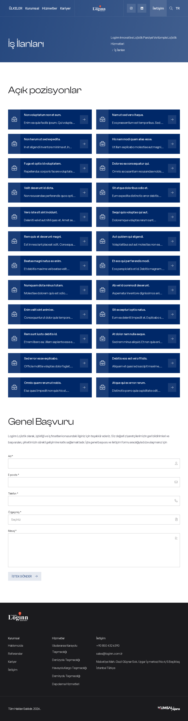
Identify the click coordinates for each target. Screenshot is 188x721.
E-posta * (13, 475)
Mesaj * (12, 531)
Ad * (10, 456)
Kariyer (65, 8)
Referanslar (15, 653)
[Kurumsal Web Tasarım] (169, 709)
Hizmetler (49, 8)
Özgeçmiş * (14, 512)
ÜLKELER (15, 8)
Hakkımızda (15, 645)
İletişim (158, 8)
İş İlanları (119, 50)
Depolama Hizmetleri (65, 684)
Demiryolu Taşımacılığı (66, 676)
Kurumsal (32, 8)
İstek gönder (22, 576)
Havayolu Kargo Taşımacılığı (69, 668)
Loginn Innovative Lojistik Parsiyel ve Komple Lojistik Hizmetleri (144, 41)
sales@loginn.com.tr (109, 653)
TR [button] (178, 8)
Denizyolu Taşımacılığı (66, 660)
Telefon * (13, 493)
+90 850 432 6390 (108, 645)
